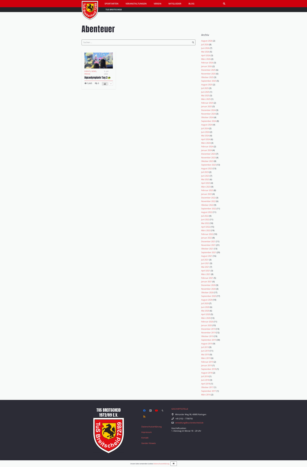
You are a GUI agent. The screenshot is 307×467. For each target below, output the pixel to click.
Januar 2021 (206, 281)
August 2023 (206, 168)
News (94, 71)
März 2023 (206, 186)
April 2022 (205, 227)
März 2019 (206, 358)
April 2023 (205, 183)
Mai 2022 (205, 223)
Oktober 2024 (207, 117)
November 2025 (208, 73)
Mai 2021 (205, 267)
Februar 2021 (207, 278)
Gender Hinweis (148, 443)
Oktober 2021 (207, 248)
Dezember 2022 (208, 197)
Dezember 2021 (208, 241)
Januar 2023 (206, 194)
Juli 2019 (205, 347)
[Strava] (162, 411)
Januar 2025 (206, 106)
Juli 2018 (205, 376)
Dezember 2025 (208, 70)
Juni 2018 (205, 380)
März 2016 (206, 394)
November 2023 (208, 157)
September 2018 (208, 369)
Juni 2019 (205, 350)
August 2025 (206, 84)
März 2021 (206, 274)
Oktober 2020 (207, 292)
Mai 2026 (205, 51)
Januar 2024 (206, 150)
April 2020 (205, 314)
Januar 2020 (206, 325)
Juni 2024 (205, 132)
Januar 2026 (206, 66)
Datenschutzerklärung (151, 426)
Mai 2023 (205, 179)
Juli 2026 (205, 44)
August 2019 (206, 343)
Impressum (146, 432)
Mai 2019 (205, 354)
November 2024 (208, 113)
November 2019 (208, 332)
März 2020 (206, 318)
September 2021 (208, 252)
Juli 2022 (205, 216)
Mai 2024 (205, 135)
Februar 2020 (207, 321)
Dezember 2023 (208, 154)
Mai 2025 (205, 95)
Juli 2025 (205, 88)
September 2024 (208, 121)
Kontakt (144, 437)
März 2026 (206, 59)
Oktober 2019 (207, 336)
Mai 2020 (205, 310)
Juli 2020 (205, 303)
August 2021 (206, 256)
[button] (224, 3)
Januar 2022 (206, 237)
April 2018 (205, 383)
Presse (87, 74)
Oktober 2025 (207, 77)
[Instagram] (150, 411)
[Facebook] (144, 411)
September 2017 (208, 391)
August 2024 (206, 124)
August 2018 (206, 372)
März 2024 (206, 143)
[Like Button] (105, 84)
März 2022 (206, 230)
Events (87, 71)
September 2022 (208, 208)
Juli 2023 (205, 172)
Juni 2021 (205, 263)
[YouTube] (156, 411)
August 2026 (206, 40)
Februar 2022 (207, 234)
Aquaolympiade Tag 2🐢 (97, 77)
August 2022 (206, 212)
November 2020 (208, 289)
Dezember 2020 (208, 285)
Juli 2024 (205, 128)
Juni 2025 (205, 92)
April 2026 (205, 55)
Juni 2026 (205, 48)
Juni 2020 (205, 307)
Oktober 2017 (207, 387)
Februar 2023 (207, 190)
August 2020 (206, 299)
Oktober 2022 (207, 205)
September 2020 (208, 296)
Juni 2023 (205, 176)
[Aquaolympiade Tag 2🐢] (98, 54)
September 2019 (208, 340)
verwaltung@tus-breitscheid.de (189, 422)
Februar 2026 (207, 62)
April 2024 (205, 139)
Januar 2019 (206, 365)
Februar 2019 (207, 362)
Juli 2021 (205, 259)
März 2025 (206, 99)
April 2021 (205, 270)
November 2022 (208, 201)
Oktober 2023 (207, 161)
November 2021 (208, 245)
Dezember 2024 (208, 110)
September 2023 (208, 164)
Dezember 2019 (208, 329)
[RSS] (144, 417)
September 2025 (208, 81)
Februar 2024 (207, 146)
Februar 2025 (207, 103)
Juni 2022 (205, 219)
